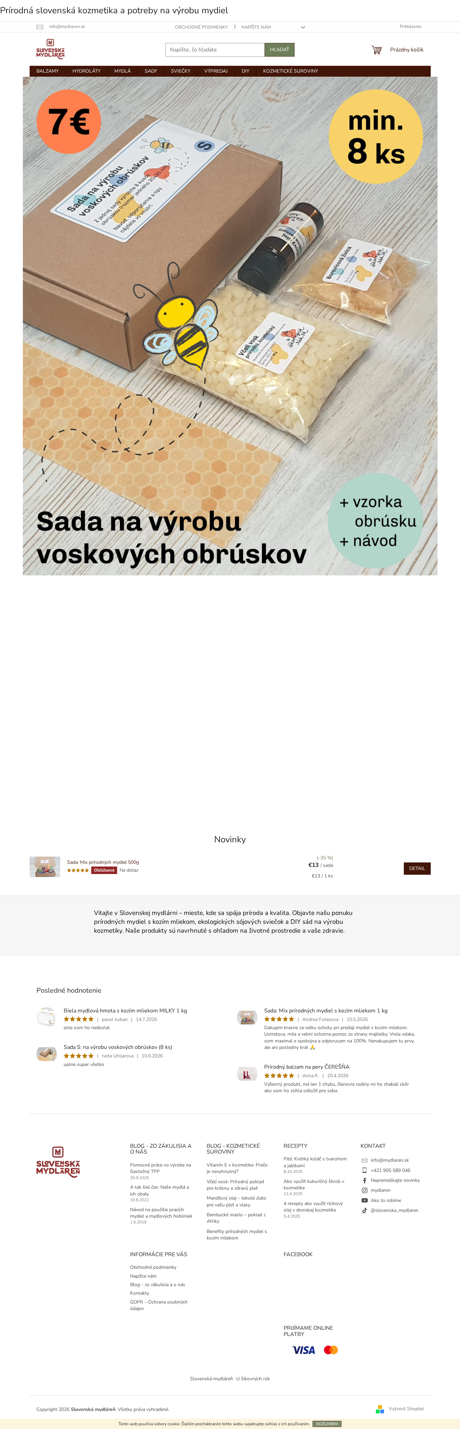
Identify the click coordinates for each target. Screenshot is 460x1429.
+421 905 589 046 (390, 1170)
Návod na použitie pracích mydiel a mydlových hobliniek (161, 1212)
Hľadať (279, 49)
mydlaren (381, 1190)
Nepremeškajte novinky (395, 1180)
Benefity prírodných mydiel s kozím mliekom (237, 1234)
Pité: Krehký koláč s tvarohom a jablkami (315, 1162)
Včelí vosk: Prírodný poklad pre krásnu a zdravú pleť (235, 1184)
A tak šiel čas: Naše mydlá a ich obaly (159, 1190)
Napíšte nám (256, 27)
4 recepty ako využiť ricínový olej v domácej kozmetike (313, 1206)
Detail (417, 868)
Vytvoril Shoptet (406, 1409)
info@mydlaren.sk (390, 1160)
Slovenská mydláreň (211, 1378)
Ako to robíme (386, 1200)
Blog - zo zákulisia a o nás (157, 1284)
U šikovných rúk (253, 1378)
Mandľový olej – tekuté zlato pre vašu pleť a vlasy (236, 1201)
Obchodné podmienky (201, 27)
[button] (54, 446)
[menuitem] (47, 71)
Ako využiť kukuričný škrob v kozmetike (314, 1184)
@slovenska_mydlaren (394, 1210)
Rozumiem (327, 1424)
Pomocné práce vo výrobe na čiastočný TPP (160, 1168)
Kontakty (139, 1293)
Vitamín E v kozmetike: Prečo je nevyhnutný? (237, 1168)
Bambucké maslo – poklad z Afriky (236, 1218)
